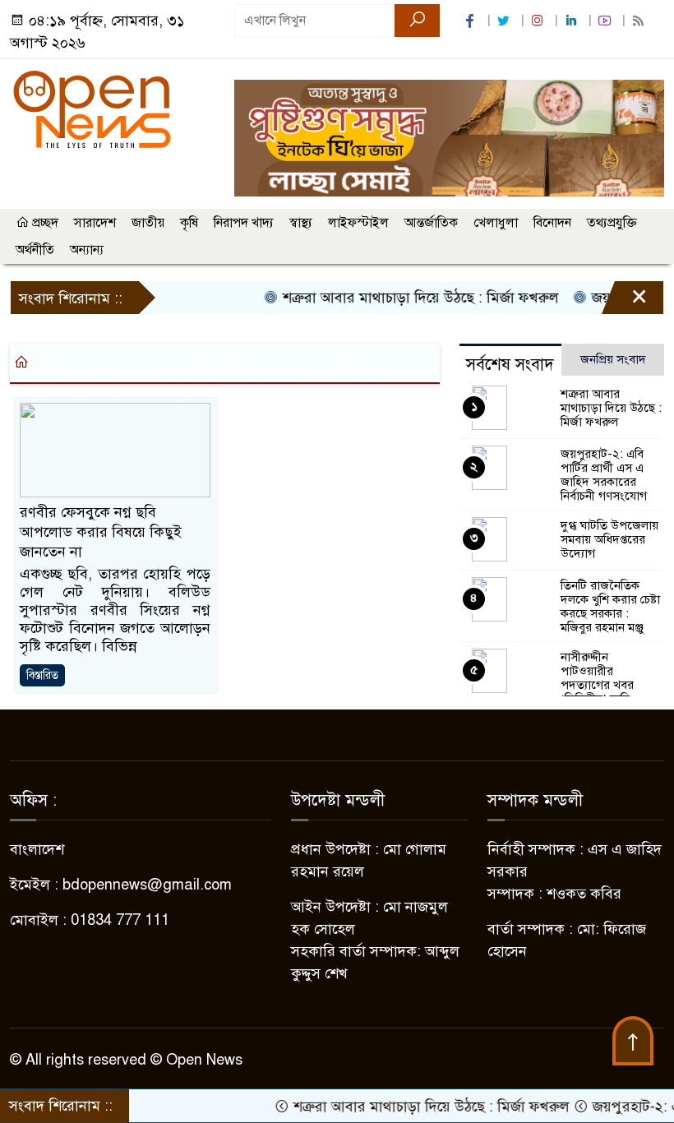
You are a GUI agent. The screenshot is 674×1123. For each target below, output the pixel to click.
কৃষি (189, 223)
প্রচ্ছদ (43, 223)
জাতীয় (148, 223)
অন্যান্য (87, 250)
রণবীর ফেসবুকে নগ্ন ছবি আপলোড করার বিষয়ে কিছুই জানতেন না (101, 532)
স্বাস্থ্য (300, 223)
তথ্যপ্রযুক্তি (612, 223)
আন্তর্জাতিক (431, 223)
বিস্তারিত (42, 675)
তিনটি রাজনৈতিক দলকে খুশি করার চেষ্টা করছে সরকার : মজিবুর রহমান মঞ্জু (610, 606)
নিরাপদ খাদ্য (244, 223)
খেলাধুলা (495, 223)
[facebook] (472, 21)
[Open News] (92, 108)
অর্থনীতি (35, 250)
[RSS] (640, 21)
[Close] (625, 302)
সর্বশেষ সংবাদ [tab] (510, 364)
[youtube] (606, 21)
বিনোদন (552, 223)
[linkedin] (573, 21)
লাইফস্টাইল (358, 223)
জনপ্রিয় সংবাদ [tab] (613, 359)
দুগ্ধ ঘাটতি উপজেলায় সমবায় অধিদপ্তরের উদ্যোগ (609, 539)
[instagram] (539, 21)
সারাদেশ (95, 223)
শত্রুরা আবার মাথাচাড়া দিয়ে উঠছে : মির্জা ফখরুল (403, 298)
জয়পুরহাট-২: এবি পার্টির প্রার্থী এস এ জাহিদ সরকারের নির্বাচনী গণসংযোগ (604, 474)
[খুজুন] (417, 20)
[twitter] (505, 21)
